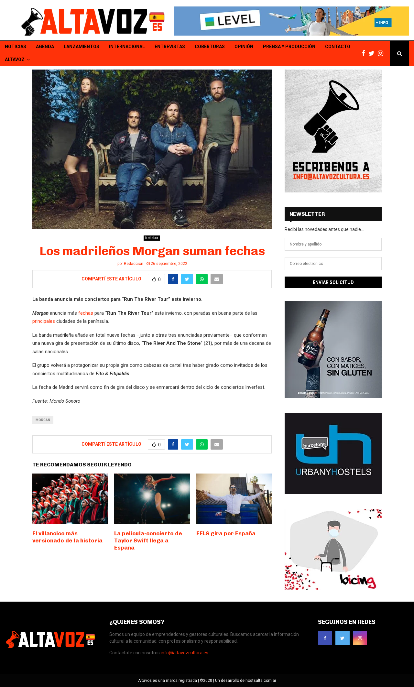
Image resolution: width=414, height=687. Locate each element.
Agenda (45, 46)
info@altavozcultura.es (184, 652)
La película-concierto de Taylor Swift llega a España (148, 540)
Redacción (133, 263)
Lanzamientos (81, 46)
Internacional (127, 46)
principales (43, 321)
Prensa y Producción (289, 46)
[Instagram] (382, 53)
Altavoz (15, 59)
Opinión (243, 46)
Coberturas (210, 46)
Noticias (15, 46)
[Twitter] (373, 53)
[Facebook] (365, 53)
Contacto (337, 46)
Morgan (43, 420)
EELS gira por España (226, 533)
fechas (85, 313)
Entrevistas (170, 46)
